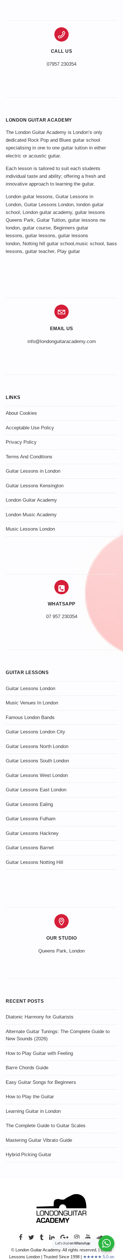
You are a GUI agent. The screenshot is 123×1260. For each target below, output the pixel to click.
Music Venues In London (32, 703)
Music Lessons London (30, 529)
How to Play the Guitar (30, 1096)
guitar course (37, 228)
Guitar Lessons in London (33, 471)
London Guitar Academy (31, 500)
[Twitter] (31, 1238)
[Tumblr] (41, 1238)
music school (90, 243)
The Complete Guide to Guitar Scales (46, 1125)
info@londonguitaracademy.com (61, 341)
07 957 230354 (61, 616)
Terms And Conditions (29, 456)
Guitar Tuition (51, 220)
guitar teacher (39, 251)
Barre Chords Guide (27, 1067)
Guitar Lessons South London (37, 761)
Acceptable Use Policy (30, 428)
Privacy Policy (21, 442)
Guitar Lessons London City (35, 732)
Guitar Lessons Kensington (35, 485)
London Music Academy (31, 514)
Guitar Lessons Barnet (30, 847)
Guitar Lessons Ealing (29, 804)
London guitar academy (47, 212)
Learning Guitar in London (33, 1111)
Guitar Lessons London (49, 204)
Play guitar (68, 251)
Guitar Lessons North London (37, 746)
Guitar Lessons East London (36, 789)
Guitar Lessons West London (37, 775)
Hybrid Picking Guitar (28, 1154)
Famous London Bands (30, 717)
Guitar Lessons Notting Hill (34, 862)
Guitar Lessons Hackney (32, 833)
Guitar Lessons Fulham (30, 818)
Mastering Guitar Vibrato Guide (39, 1140)
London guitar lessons (29, 196)
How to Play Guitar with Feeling (39, 1053)
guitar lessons (40, 235)
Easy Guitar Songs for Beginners (41, 1082)
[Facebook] (20, 1238)
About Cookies (21, 413)
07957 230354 (61, 64)
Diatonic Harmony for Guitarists (40, 1017)
